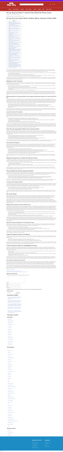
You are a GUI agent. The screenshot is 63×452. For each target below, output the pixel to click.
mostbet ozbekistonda (11, 393)
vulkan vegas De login (11, 419)
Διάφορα (39, 9)
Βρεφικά (22, 9)
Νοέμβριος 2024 (10, 322)
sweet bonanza (10, 415)
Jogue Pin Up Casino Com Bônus (13, 37)
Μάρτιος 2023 (10, 336)
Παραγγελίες (47, 443)
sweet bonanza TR (10, 417)
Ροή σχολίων (9, 433)
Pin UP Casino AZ (10, 410)
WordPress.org (10, 435)
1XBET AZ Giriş (10, 366)
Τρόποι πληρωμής (34, 443)
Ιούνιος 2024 (9, 327)
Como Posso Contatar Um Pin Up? (14, 44)
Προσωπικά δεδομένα (35, 447)
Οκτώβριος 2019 (10, 344)
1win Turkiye (9, 359)
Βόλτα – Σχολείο (29, 9)
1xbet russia (9, 376)
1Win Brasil (9, 352)
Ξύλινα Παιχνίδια (16, 9)
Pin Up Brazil (9, 407)
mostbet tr (9, 395)
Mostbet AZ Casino (10, 383)
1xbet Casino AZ (10, 369)
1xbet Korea (9, 374)
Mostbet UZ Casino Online (11, 398)
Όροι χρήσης (34, 446)
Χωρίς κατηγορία (11, 269)
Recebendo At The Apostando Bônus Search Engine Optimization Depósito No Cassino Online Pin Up (15, 23)
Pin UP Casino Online (11, 412)
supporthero (18, 14)
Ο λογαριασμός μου (48, 442)
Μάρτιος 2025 (10, 319)
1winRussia (9, 362)
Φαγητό (35, 9)
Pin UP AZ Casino (10, 405)
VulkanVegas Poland (11, 422)
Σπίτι (43, 9)
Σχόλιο (7, 282)
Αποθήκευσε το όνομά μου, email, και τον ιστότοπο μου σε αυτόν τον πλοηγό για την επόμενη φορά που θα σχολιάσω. (24, 289)
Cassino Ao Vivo (11, 61)
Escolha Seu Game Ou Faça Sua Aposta (14, 52)
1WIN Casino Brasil (10, 354)
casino (9, 381)
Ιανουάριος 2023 (10, 339)
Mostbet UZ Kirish (10, 400)
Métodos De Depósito (12, 48)
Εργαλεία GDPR (47, 446)
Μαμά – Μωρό (48, 9)
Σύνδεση (9, 430)
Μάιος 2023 (9, 332)
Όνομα (7, 284)
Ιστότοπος (7, 287)
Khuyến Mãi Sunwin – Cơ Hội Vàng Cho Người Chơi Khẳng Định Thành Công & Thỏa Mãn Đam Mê (14, 308)
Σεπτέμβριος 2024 (10, 324)
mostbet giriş (10, 388)
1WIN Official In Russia (11, 357)
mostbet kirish (10, 390)
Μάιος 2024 (9, 329)
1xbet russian (9, 378)
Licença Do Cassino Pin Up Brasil (13, 25)
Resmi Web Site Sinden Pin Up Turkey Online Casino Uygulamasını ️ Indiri (16, 271)
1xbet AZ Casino (10, 364)
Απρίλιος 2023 (10, 334)
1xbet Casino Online (10, 371)
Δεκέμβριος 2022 (10, 341)
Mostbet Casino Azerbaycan (12, 386)
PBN (8, 403)
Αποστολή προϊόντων (35, 442)
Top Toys (9, 9)
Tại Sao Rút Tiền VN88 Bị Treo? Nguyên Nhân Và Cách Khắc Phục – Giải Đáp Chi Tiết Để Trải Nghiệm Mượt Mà (14, 298)
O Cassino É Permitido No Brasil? (13, 32)
